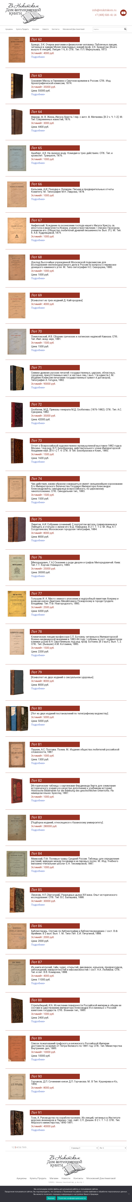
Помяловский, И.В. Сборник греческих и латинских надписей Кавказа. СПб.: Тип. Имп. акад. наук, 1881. (74, 341)
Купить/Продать (22, 29)
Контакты (56, 29)
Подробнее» (38, 56)
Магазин (35, 29)
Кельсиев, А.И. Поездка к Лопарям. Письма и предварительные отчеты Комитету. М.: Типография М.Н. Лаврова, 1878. (72, 192)
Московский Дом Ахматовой (73, 29)
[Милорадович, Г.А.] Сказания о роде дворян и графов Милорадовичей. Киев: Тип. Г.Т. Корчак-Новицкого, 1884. (76, 567)
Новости (45, 29)
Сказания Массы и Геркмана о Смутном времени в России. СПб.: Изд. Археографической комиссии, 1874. (71, 85)
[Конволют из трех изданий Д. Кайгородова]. (57, 302)
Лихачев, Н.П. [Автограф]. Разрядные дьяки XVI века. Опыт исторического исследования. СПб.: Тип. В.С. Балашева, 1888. (74, 898)
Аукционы (9, 29)
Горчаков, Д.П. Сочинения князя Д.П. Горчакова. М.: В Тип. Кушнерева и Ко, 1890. (74, 1084)
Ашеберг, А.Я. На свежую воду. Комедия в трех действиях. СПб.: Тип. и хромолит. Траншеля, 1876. (72, 156)
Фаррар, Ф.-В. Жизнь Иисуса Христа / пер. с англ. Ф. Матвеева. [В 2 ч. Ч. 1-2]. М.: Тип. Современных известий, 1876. (77, 121)
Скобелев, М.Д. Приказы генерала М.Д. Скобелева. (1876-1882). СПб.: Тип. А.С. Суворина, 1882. (76, 414)
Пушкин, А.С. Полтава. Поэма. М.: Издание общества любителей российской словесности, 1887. (75, 754)
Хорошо (51, 1198)
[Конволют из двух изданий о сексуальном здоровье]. (62, 681)
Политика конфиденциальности (72, 1198)
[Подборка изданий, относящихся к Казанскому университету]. (67, 824)
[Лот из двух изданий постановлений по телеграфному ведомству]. (70, 717)
